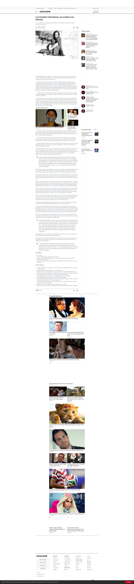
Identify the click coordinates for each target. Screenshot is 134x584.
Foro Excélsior (67, 558)
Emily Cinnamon (60, 8)
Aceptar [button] (128, 582)
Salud (77, 567)
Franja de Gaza (67, 561)
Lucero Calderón (41, 27)
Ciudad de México (56, 563)
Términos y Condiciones (40, 574)
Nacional (55, 558)
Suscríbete (43, 568)
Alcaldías (77, 563)
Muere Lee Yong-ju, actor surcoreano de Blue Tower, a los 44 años (92, 59)
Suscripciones (90, 569)
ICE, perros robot (72, 8)
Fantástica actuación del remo (92, 87)
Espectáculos (55, 567)
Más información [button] (55, 582)
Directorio (38, 572)
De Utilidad (89, 558)
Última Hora (96, 11)
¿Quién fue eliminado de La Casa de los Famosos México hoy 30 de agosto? (92, 45)
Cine (41, 290)
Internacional (55, 559)
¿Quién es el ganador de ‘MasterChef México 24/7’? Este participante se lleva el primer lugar (92, 37)
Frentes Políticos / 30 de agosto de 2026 (92, 93)
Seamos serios (89, 111)
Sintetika (55, 569)
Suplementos (78, 556)
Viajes (88, 556)
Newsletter (43, 562)
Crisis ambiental (67, 559)
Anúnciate (94, 8)
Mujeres (66, 569)
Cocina (77, 565)
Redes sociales (79, 561)
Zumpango (66, 8)
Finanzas (55, 561)
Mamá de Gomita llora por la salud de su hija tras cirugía (91, 53)
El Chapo (66, 565)
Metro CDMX (67, 563)
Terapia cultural (90, 105)
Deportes (55, 565)
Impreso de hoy (95, 12)
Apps (88, 559)
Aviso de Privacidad (40, 576)
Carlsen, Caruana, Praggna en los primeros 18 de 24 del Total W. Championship (92, 99)
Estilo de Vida (78, 569)
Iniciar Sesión (43, 559)
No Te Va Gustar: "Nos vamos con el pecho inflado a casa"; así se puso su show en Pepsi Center (91, 67)
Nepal (55, 8)
